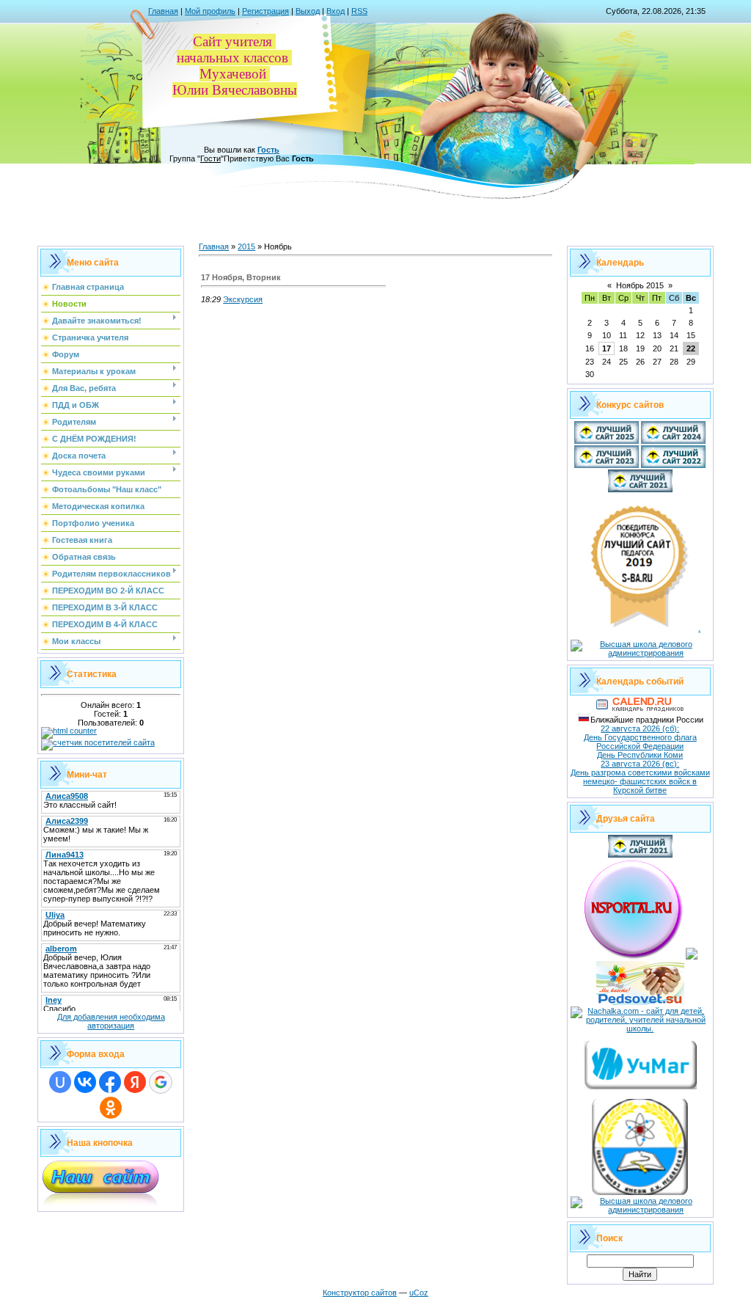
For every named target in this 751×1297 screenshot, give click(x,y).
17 (606, 348)
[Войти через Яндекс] (135, 1082)
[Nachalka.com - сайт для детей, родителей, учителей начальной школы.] (640, 1028)
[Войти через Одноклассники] (111, 1108)
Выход (308, 11)
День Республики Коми (640, 754)
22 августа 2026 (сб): (640, 728)
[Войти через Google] (160, 1082)
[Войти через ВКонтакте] (85, 1082)
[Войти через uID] (60, 1082)
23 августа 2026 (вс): (640, 763)
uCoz (418, 1292)
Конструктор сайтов (360, 1292)
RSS (359, 11)
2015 (246, 246)
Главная (163, 11)
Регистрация (265, 11)
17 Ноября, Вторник (241, 277)
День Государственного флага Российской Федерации (640, 741)
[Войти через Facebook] (110, 1082)
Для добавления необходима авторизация (111, 1021)
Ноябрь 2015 (640, 285)
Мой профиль (210, 11)
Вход (335, 11)
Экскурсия (243, 299)
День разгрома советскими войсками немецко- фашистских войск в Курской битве (640, 781)
